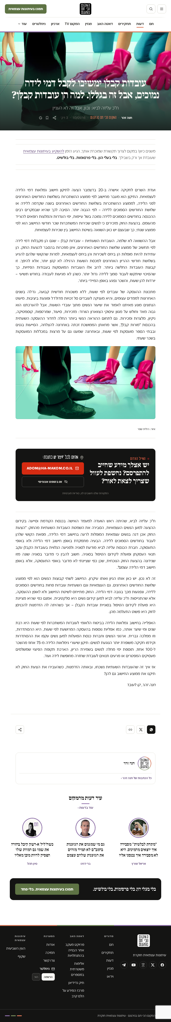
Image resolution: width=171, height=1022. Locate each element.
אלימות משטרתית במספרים (77, 969)
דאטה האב (105, 24)
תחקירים (124, 24)
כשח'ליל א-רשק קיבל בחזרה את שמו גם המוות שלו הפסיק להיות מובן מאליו (32, 849)
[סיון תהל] (32, 828)
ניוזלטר (45, 968)
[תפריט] (161, 8)
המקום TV (72, 24)
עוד (24, 24)
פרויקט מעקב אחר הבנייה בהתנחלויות (74, 950)
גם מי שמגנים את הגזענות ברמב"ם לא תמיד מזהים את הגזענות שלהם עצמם (86, 849)
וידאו (110, 976)
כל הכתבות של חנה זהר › (136, 778)
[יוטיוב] (133, 965)
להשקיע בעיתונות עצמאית (43, 151)
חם (151, 24)
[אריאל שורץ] (138, 828)
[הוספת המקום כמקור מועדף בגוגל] (41, 118)
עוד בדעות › (85, 808)
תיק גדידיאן (76, 983)
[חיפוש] (151, 8)
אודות (50, 944)
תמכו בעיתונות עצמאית (25, 9)
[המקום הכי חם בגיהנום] (143, 942)
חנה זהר (126, 118)
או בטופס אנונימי (50, 482)
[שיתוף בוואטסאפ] (151, 729)
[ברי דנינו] (85, 828)
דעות (140, 24)
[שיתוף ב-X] (140, 729)
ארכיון (55, 24)
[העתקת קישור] (130, 729)
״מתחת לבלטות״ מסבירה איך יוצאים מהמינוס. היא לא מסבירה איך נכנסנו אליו (138, 849)
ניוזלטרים (39, 24)
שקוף (21, 956)
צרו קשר (49, 960)
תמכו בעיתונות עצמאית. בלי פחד (47, 889)
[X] (153, 965)
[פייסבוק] (162, 965)
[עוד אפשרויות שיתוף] (20, 729)
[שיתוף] (54, 118)
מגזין (88, 24)
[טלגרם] (124, 965)
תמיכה (50, 952)
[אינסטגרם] (143, 965)
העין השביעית (15, 948)
